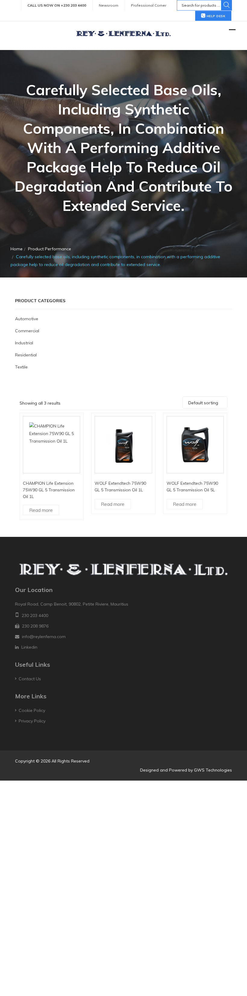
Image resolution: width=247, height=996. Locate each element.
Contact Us (30, 678)
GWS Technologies (213, 770)
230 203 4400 (35, 615)
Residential (26, 355)
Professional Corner (148, 5)
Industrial (24, 343)
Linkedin (29, 647)
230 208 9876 (35, 626)
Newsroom (108, 5)
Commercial (27, 331)
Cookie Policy (32, 710)
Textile (21, 367)
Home (17, 249)
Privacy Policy (32, 721)
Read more (41, 510)
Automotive (26, 318)
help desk (215, 16)
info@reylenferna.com (44, 636)
